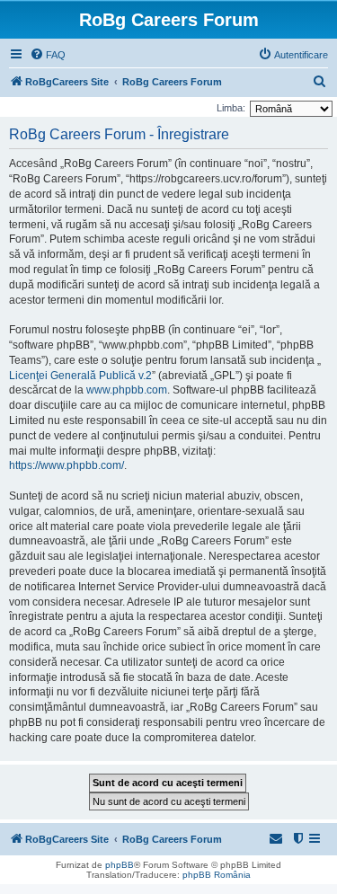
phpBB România (216, 875)
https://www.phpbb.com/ (66, 465)
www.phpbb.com (126, 390)
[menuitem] (48, 55)
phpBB (119, 865)
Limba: (231, 107)
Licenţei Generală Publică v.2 (80, 375)
